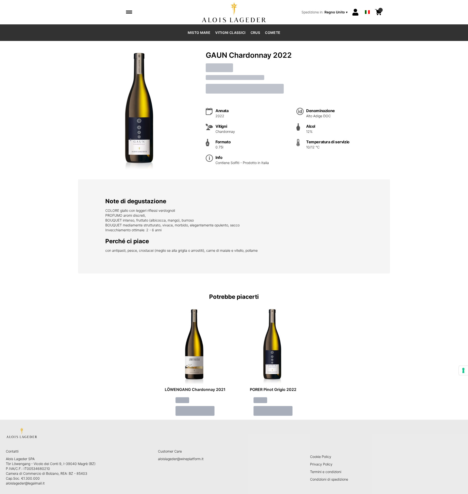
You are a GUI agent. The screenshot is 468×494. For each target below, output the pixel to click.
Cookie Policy (320, 457)
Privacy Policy (321, 464)
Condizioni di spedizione (329, 479)
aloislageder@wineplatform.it (181, 459)
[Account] (355, 12)
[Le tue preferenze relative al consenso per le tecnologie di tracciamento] (463, 370)
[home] (234, 12)
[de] (367, 5)
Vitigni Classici (230, 32)
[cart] (378, 12)
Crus (255, 32)
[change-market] (325, 12)
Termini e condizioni (325, 472)
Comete (272, 32)
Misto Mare (199, 32)
